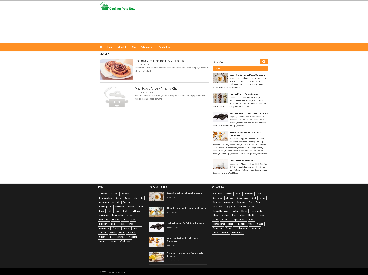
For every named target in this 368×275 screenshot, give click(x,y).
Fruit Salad (255, 145)
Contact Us (164, 47)
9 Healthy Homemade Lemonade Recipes (186, 208)
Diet (261, 97)
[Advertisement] (213, 21)
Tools (215, 232)
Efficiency (217, 206)
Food (259, 78)
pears (235, 151)
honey (252, 148)
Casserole (217, 198)
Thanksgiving (241, 228)
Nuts (258, 103)
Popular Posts (245, 84)
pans (123, 224)
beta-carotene (105, 198)
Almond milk (246, 164)
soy (232, 106)
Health (248, 100)
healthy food (253, 123)
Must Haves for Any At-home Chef (156, 88)
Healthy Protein (258, 100)
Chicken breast (252, 97)
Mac (234, 215)
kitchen (115, 219)
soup (121, 232)
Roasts (241, 224)
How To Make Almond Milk (242, 161)
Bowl (238, 194)
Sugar (102, 237)
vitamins (240, 126)
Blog (134, 47)
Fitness (232, 145)
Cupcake (241, 202)
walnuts (242, 154)
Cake (118, 198)
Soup (228, 228)
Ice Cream (104, 219)
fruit (248, 145)
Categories (146, 47)
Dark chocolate (258, 117)
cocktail (255, 164)
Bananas (251, 139)
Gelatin (238, 100)
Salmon (102, 232)
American (217, 194)
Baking (114, 194)
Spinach (131, 232)
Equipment (230, 206)
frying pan (104, 215)
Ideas (215, 215)
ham (243, 100)
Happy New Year (220, 211)
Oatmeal (228, 151)
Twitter (225, 232)
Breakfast (260, 139)
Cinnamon (243, 142)
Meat (125, 219)
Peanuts (225, 219)
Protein (263, 103)
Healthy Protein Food (238, 103)
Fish (109, 211)
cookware (119, 206)
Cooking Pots (105, 206)
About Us (122, 47)
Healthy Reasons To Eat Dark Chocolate (249, 113)
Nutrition (243, 81)
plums (241, 151)
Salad (251, 224)
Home (110, 47)
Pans (215, 219)
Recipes (222, 154)
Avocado (103, 194)
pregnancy (104, 228)
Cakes (127, 198)
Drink (236, 167)
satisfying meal (219, 87)
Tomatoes (120, 237)
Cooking (244, 78)
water (113, 241)
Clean (262, 198)
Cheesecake (242, 198)
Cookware (228, 202)
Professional (219, 224)
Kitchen (225, 215)
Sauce (260, 224)
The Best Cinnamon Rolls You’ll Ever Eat (160, 60)
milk (231, 170)
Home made (256, 211)
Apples (244, 139)
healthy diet (234, 81)
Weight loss (244, 106)
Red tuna (226, 106)
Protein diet (217, 106)
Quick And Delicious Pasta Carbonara (248, 75)
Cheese (229, 198)
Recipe (254, 84)
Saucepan (217, 228)
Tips (234, 126)
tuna (236, 106)
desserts (233, 120)
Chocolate (246, 117)
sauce (228, 87)
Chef (254, 198)
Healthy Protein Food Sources (244, 94)
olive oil (251, 81)
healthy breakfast (220, 148)
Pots (131, 224)
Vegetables (236, 87)
